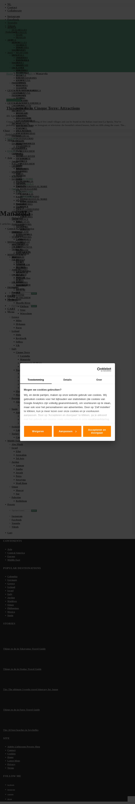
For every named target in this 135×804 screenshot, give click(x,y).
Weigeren (38, 431)
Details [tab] (67, 379)
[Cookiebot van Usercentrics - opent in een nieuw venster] (102, 369)
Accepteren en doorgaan (97, 431)
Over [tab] (99, 379)
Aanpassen (66, 431)
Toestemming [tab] (36, 379)
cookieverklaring (98, 419)
